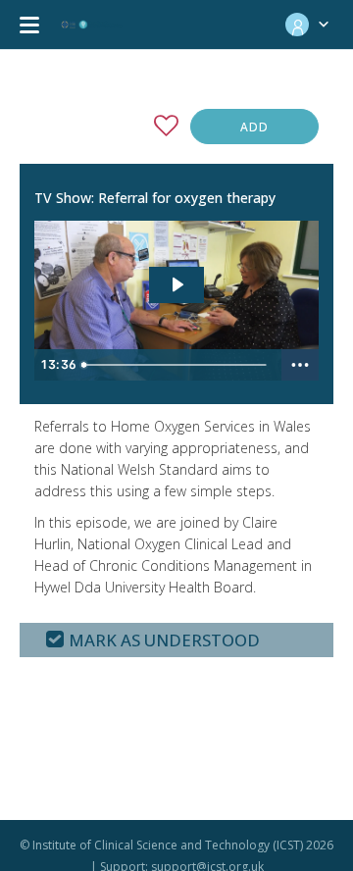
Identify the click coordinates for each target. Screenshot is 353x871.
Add (254, 127)
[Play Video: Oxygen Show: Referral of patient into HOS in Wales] (177, 284)
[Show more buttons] (300, 365)
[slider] (177, 365)
